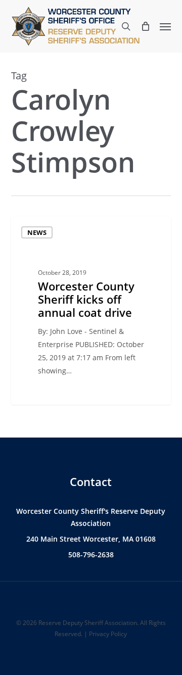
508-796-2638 (91, 554)
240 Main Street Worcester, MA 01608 (91, 539)
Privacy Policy (108, 634)
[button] (165, 26)
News (37, 232)
